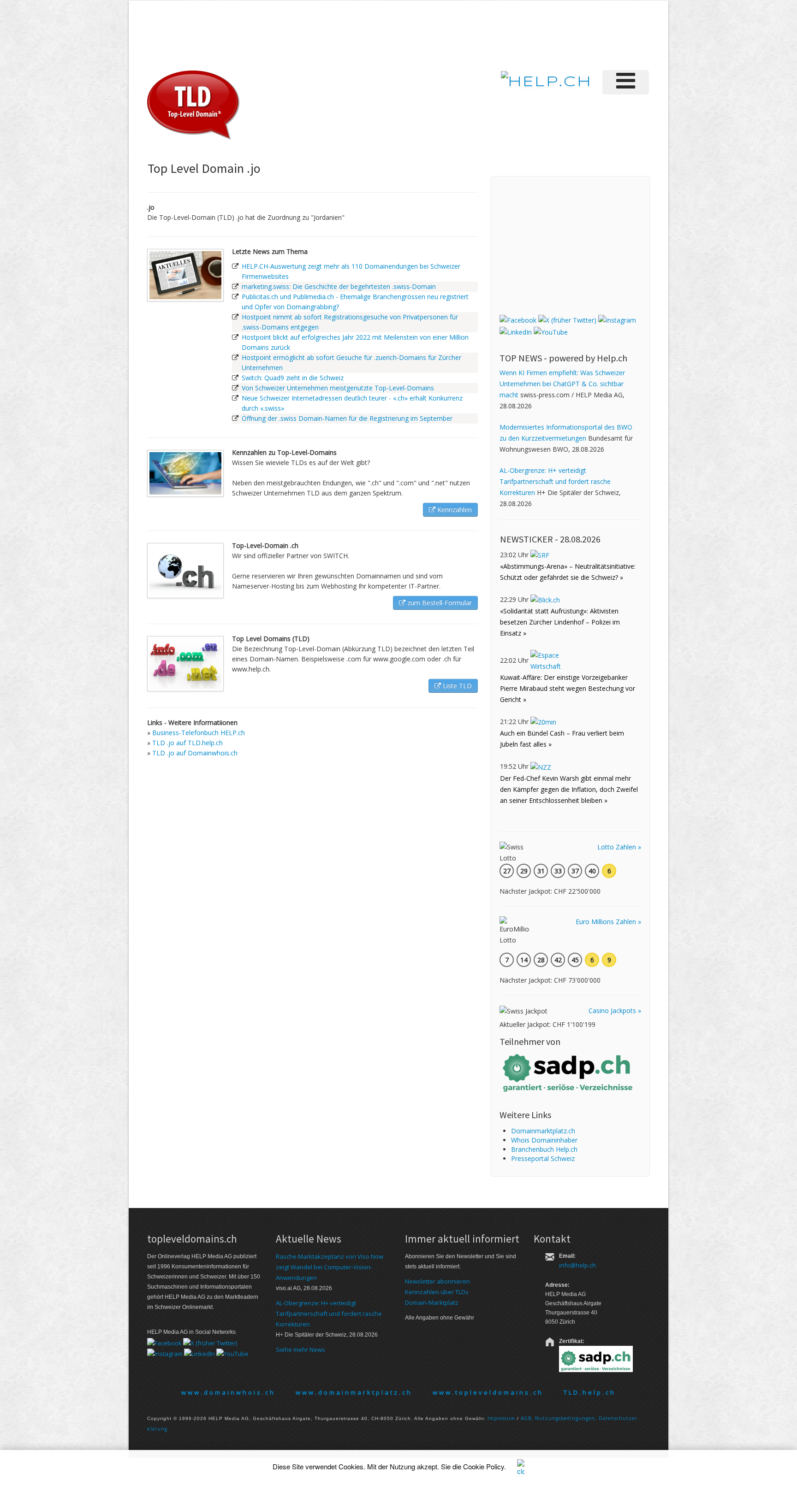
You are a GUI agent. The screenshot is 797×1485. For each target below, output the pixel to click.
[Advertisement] (495, 34)
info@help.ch (577, 1265)
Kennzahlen (453, 509)
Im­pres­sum (501, 1418)
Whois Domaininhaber (544, 1140)
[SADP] (569, 1071)
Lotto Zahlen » (619, 847)
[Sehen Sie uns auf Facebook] (518, 319)
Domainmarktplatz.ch (543, 1130)
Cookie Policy (483, 1466)
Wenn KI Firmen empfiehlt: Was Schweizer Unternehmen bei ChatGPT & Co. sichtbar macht (562, 383)
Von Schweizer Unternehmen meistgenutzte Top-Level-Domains (338, 387)
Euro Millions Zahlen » (608, 921)
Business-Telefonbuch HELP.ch (198, 732)
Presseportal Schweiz (543, 1158)
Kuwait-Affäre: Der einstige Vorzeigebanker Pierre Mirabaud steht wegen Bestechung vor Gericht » (567, 688)
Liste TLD (456, 685)
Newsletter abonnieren (437, 1281)
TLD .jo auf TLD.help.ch (187, 742)
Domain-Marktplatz (431, 1302)
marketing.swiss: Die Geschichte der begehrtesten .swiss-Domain (339, 286)
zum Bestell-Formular (438, 602)
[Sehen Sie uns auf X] (567, 319)
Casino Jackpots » (615, 1010)
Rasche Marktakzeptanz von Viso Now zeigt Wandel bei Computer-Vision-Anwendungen (329, 1267)
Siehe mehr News (300, 1349)
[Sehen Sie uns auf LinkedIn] (516, 331)
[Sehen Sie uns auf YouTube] (551, 331)
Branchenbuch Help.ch (544, 1149)
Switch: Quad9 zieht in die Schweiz (293, 377)
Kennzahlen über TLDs (437, 1292)
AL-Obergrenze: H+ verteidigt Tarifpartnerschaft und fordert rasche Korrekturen (555, 481)
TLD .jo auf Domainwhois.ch (195, 752)
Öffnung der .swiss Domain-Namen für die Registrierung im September (347, 418)
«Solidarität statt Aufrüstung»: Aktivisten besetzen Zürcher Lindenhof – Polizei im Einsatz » (560, 622)
